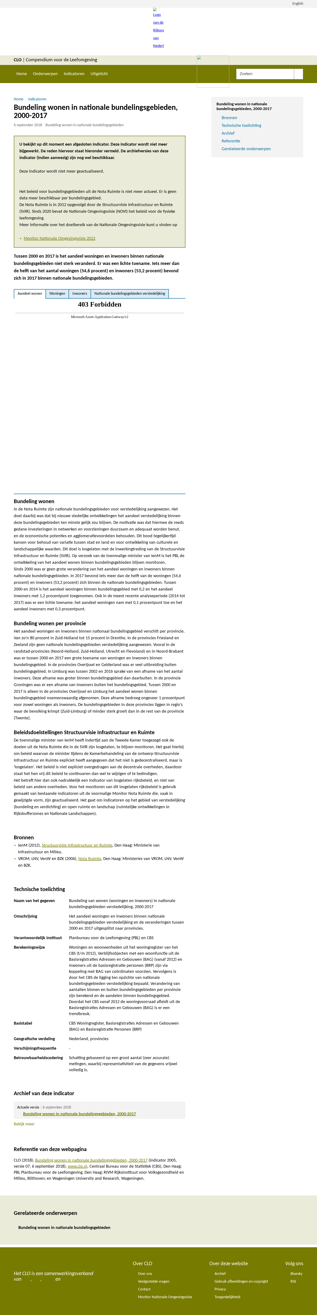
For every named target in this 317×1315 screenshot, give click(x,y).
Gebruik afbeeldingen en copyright (241, 1282)
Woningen (57, 294)
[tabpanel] (99, 396)
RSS (293, 1282)
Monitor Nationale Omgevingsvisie (165, 1297)
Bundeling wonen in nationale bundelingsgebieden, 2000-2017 (79, 1114)
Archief (228, 133)
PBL (36, 1279)
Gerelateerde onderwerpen (246, 149)
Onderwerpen (45, 74)
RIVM (48, 1279)
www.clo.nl (77, 1166)
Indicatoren (74, 74)
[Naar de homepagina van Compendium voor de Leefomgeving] (158, 31)
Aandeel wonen (30, 294)
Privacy (220, 1289)
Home (21, 74)
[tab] (30, 294)
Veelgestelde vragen (153, 1282)
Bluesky (296, 1274)
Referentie (231, 141)
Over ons (145, 1274)
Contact (144, 1289)
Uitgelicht (99, 74)
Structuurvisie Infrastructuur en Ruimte (77, 845)
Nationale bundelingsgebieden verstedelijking (129, 294)
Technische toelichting (241, 126)
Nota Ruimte (89, 859)
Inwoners (79, 294)
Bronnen (229, 118)
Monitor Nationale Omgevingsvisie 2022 (59, 238)
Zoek (298, 74)
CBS (26, 1279)
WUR (66, 1279)
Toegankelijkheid (227, 1297)
